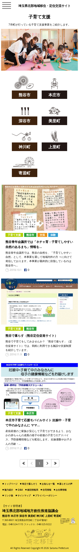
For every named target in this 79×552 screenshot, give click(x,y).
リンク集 (8, 495)
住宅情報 (47, 489)
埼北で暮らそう (29, 483)
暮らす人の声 (65, 483)
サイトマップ (24, 495)
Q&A (20, 489)
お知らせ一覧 (48, 483)
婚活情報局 (32, 489)
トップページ (11, 483)
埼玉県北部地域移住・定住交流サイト (44, 5)
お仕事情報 (61, 489)
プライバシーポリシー (46, 495)
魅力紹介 (8, 489)
